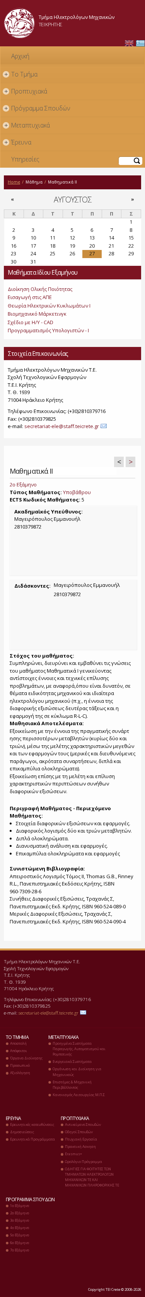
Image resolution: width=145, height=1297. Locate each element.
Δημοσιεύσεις (22, 1131)
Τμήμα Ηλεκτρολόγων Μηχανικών (76, 17)
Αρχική (20, 56)
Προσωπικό (20, 1065)
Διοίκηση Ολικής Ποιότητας (40, 289)
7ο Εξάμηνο (19, 1250)
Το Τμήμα (21, 74)
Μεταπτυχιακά (27, 125)
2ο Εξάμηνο (23, 484)
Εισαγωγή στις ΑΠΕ (30, 297)
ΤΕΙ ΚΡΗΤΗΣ (50, 24)
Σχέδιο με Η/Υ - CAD (30, 322)
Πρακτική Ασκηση (80, 1146)
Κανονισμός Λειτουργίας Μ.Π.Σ (79, 1094)
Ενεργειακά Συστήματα (72, 1061)
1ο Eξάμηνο (19, 1205)
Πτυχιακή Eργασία (81, 1139)
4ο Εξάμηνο (19, 1227)
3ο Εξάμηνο (19, 1220)
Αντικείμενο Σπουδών (83, 1124)
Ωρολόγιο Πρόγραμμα (83, 1161)
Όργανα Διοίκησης (26, 1058)
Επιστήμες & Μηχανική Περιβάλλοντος (72, 1084)
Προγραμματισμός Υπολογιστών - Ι (48, 330)
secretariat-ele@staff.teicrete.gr (61, 426)
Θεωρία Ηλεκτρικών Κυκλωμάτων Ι (49, 305)
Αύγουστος (72, 199)
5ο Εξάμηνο (19, 1235)
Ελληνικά (140, 43)
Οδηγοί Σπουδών (79, 1131)
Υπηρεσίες (25, 159)
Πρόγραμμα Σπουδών (37, 108)
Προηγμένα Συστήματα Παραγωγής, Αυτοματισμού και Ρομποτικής (79, 1049)
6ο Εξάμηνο (19, 1242)
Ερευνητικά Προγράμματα (32, 1139)
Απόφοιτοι (18, 1050)
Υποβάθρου (77, 492)
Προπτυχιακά (26, 91)
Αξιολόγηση (20, 1072)
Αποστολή (18, 1043)
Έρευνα (18, 142)
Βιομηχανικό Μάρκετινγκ (37, 313)
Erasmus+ (73, 1153)
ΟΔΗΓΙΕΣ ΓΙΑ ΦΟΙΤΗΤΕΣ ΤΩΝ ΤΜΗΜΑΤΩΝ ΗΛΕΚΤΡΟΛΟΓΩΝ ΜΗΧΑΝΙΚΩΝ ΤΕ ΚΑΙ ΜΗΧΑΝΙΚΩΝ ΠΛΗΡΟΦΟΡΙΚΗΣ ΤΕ (92, 1177)
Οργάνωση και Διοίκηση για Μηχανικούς (77, 1071)
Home (14, 182)
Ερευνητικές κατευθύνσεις (32, 1124)
